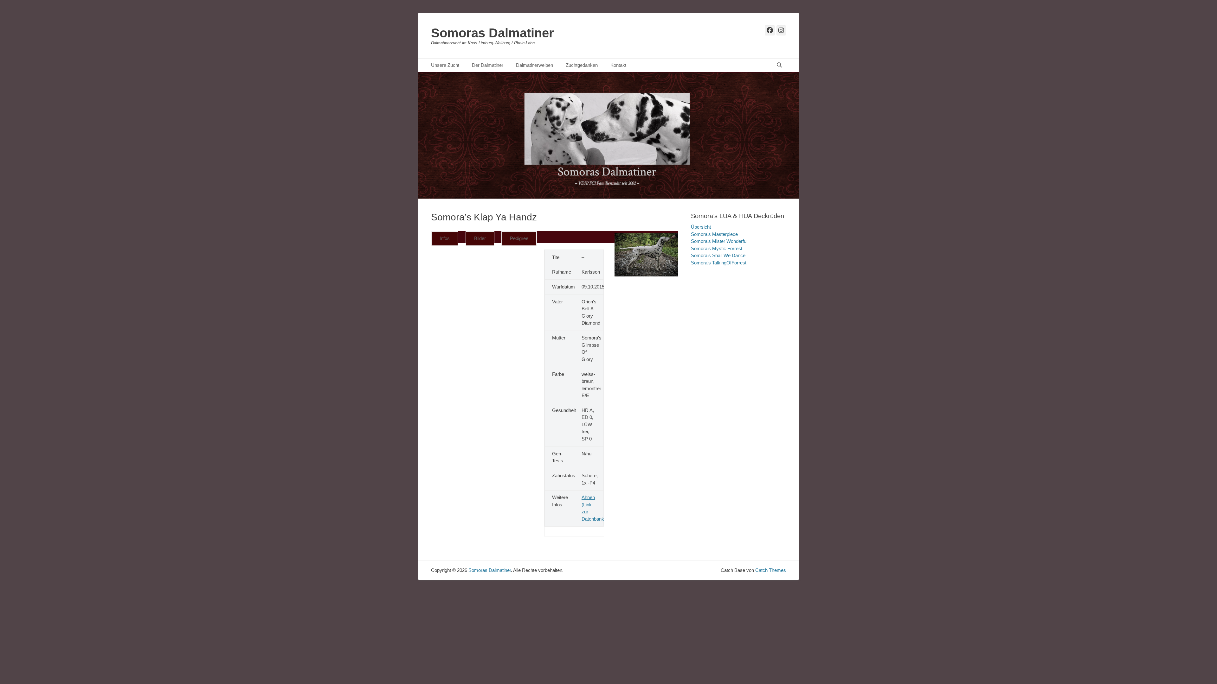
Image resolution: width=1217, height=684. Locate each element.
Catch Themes (770, 570)
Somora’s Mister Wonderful (719, 241)
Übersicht (701, 227)
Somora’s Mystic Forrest (716, 248)
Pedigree (519, 238)
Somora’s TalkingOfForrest (718, 262)
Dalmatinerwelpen (534, 65)
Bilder (480, 238)
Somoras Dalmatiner (492, 33)
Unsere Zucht (445, 65)
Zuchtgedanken (582, 65)
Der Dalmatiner (487, 65)
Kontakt (618, 65)
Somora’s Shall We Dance (718, 255)
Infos (445, 238)
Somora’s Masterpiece (714, 234)
